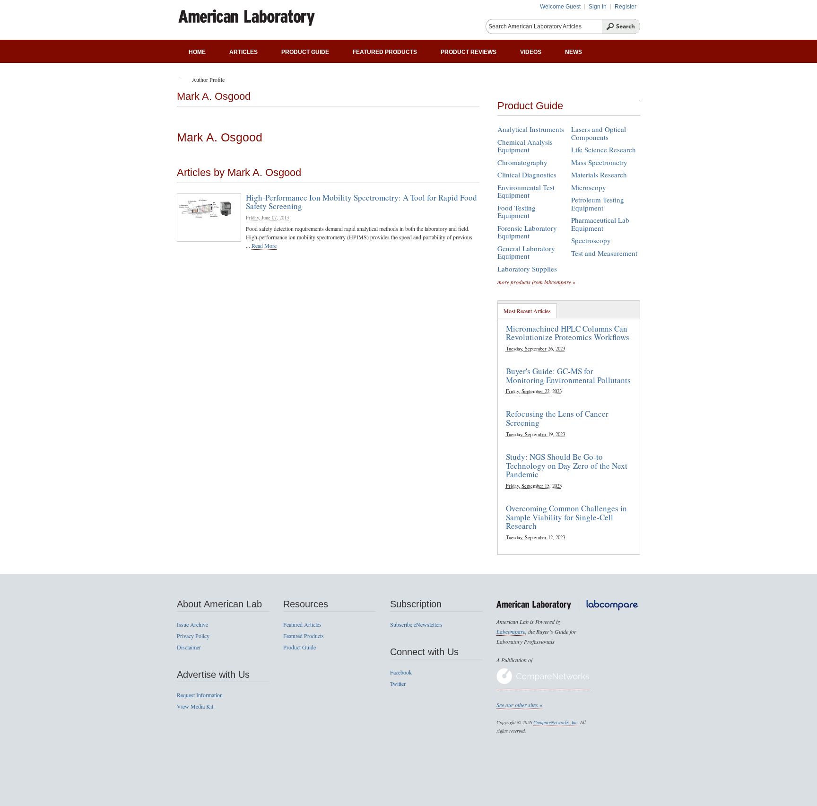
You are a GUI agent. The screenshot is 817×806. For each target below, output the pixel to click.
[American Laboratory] (269, 15)
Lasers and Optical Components (598, 133)
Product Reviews (468, 52)
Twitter (398, 683)
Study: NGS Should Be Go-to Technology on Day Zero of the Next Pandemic (566, 465)
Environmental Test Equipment (526, 191)
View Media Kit (195, 706)
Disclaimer (189, 647)
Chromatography (522, 162)
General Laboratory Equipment (526, 252)
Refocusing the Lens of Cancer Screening (557, 418)
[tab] (527, 310)
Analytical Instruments (530, 129)
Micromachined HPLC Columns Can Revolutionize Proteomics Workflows (567, 333)
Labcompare (510, 631)
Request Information (200, 695)
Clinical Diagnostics (526, 174)
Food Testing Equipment (516, 211)
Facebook (401, 672)
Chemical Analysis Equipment (525, 146)
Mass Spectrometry (599, 162)
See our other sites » (519, 705)
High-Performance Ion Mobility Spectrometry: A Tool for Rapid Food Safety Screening (361, 202)
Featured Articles (302, 624)
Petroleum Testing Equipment (597, 203)
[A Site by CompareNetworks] (543, 685)
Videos (530, 52)
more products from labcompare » (536, 282)
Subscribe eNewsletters (416, 624)
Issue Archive (192, 624)
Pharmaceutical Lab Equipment (600, 224)
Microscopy (588, 187)
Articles (243, 52)
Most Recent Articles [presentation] (527, 311)
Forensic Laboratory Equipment (527, 232)
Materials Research (599, 174)
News (573, 52)
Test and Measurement (604, 253)
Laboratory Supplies (527, 268)
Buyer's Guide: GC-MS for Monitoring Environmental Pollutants (568, 375)
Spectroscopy (591, 240)
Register (625, 6)
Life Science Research (603, 149)
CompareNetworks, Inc (555, 722)
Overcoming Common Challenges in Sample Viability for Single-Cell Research (566, 517)
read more (264, 245)
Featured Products (385, 52)
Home (197, 52)
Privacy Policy (193, 636)
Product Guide (305, 52)
